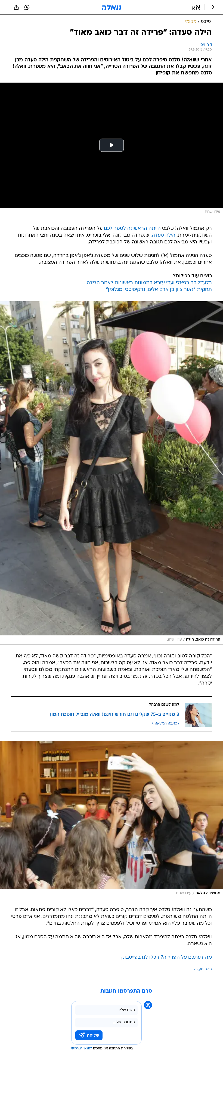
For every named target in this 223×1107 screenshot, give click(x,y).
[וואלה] (111, 7)
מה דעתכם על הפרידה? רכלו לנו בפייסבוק (166, 957)
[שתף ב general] (16, 7)
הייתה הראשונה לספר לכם (132, 228)
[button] (196, 7)
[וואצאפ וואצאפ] (27, 7)
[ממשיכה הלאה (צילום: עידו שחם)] (111, 819)
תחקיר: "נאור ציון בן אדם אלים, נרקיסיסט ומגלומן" (159, 289)
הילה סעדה (163, 235)
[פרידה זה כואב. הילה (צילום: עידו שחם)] (111, 473)
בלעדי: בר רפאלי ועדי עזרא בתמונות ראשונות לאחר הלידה (149, 283)
